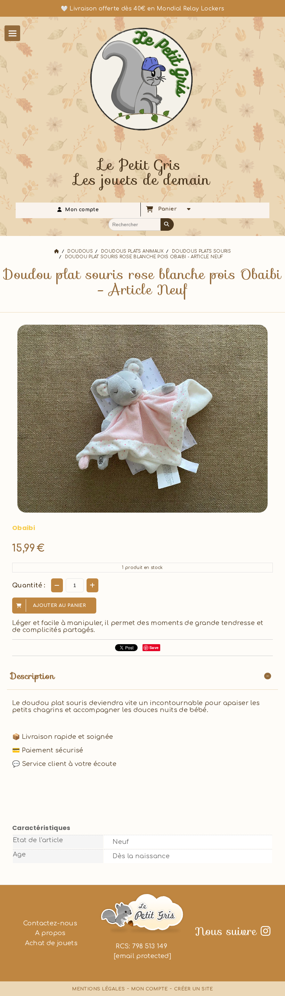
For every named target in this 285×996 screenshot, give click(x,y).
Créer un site (193, 989)
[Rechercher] (167, 224)
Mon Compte (149, 989)
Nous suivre (233, 931)
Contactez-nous (50, 923)
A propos (50, 933)
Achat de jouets (50, 943)
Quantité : (29, 585)
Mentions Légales (98, 989)
